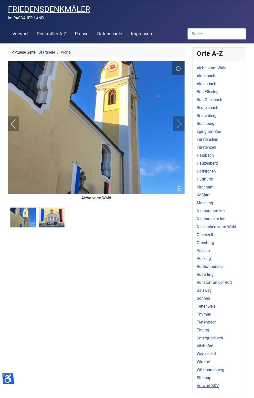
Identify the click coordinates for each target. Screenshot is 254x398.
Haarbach (205, 155)
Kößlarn (204, 195)
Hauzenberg (207, 163)
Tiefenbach (207, 322)
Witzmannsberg (210, 369)
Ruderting (205, 274)
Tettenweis (206, 306)
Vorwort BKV (208, 385)
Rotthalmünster (210, 266)
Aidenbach (206, 75)
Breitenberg (207, 115)
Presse (82, 33)
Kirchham (205, 187)
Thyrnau (204, 314)
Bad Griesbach (209, 99)
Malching (205, 203)
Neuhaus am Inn (211, 219)
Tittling (203, 330)
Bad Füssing (208, 91)
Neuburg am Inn (211, 211)
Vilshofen (205, 346)
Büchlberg (205, 123)
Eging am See (209, 131)
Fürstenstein (207, 139)
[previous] (16, 124)
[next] (176, 124)
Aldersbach (206, 83)
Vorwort (20, 33)
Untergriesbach (210, 338)
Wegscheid (206, 354)
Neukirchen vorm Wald (216, 226)
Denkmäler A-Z (51, 33)
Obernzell (205, 234)
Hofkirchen (206, 171)
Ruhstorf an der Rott (214, 282)
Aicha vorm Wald (211, 68)
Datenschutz (109, 33)
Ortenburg (205, 242)
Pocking (204, 258)
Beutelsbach (207, 107)
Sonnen (203, 298)
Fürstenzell (206, 147)
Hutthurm (205, 179)
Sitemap (204, 377)
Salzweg (204, 290)
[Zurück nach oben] (245, 389)
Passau (203, 250)
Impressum (142, 33)
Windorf (204, 362)
